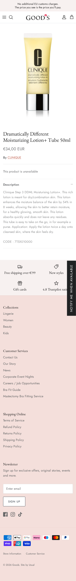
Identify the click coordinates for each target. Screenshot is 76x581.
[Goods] (38, 17)
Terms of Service (13, 420)
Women (8, 320)
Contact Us (10, 357)
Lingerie (8, 313)
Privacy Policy (12, 446)
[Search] (13, 17)
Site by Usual (27, 565)
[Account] (63, 17)
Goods (15, 565)
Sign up (14, 501)
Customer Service (35, 553)
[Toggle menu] (4, 17)
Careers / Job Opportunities (21, 383)
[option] (38, 76)
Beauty (7, 326)
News (6, 370)
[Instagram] (13, 514)
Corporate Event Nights (18, 376)
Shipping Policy (13, 440)
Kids (6, 333)
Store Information (12, 553)
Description (11, 184)
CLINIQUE (14, 157)
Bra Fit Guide (11, 390)
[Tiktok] (20, 514)
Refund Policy (12, 427)
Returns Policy (12, 433)
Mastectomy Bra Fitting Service (23, 396)
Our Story (9, 363)
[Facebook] (5, 514)
